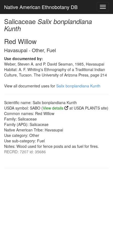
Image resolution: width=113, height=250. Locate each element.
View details (53, 108)
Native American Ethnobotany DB (41, 6)
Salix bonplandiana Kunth (78, 86)
